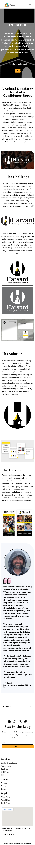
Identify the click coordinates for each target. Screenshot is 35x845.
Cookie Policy (5, 803)
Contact (3, 789)
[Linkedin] (9, 721)
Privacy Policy (5, 797)
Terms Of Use (5, 800)
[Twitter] (20, 721)
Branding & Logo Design (9, 763)
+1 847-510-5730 (8, 834)
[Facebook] (25, 721)
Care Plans (4, 769)
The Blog (4, 786)
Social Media (5, 772)
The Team (4, 783)
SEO (2, 775)
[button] (30, 4)
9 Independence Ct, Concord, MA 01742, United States (17, 829)
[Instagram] (14, 721)
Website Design (6, 766)
